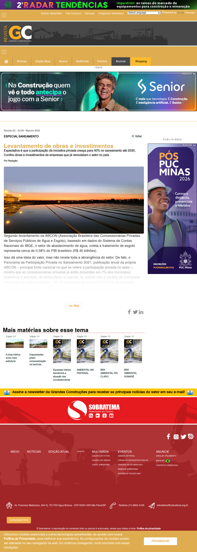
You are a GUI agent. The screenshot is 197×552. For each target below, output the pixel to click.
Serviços (90, 13)
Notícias (22, 61)
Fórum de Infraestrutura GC (133, 460)
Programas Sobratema (111, 13)
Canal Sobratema (101, 465)
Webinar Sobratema (128, 469)
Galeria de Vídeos (101, 460)
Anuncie (121, 61)
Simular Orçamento (166, 456)
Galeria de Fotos (101, 456)
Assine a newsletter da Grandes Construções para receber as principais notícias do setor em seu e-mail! (98, 392)
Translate (189, 13)
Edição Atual (42, 61)
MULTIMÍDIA (100, 451)
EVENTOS (125, 451)
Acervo (63, 61)
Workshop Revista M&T (129, 474)
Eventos (102, 61)
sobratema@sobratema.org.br (172, 505)
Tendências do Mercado (130, 465)
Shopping (141, 61)
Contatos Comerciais (167, 465)
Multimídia (82, 61)
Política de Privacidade (19, 538)
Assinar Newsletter (51, 13)
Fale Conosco (73, 13)
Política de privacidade (149, 529)
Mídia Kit (160, 461)
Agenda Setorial (126, 456)
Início (15, 451)
